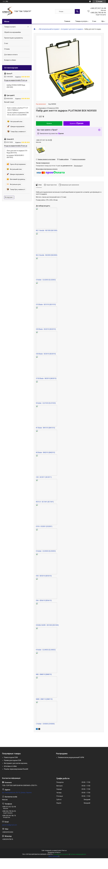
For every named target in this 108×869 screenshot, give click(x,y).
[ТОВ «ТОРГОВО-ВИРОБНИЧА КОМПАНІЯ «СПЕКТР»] (7, 11)
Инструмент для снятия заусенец (15, 763)
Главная (67, 21)
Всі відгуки (8, 197)
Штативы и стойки (10, 766)
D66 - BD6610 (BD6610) (44, 600)
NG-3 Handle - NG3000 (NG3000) (46, 255)
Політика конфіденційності (78, 854)
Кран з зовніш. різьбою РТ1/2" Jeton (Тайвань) (17, 109)
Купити (49, 123)
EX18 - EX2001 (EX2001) (44, 526)
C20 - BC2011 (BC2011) (44, 477)
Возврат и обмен (10, 60)
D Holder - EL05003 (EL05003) (46, 551)
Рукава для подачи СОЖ (12, 760)
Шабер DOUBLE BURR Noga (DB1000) (16, 86)
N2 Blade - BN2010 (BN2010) (45, 452)
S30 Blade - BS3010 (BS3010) (46, 354)
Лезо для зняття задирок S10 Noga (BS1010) (17, 152)
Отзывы (7, 49)
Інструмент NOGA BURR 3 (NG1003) (15, 156)
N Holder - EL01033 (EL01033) (46, 403)
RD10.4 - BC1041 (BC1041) (45, 502)
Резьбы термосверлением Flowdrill (16, 769)
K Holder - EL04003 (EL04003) (46, 650)
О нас (94, 21)
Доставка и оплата (11, 54)
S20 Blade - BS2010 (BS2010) (46, 329)
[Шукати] (77, 11)
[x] (39, 729)
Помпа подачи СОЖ (11, 757)
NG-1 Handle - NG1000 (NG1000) (46, 230)
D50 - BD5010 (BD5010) (44, 576)
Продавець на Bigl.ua (54, 852)
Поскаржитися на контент (61, 854)
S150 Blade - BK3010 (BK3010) (46, 378)
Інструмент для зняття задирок (72, 29)
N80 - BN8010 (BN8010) (44, 674)
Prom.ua (64, 850)
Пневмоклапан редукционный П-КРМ (71, 757)
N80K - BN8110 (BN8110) (44, 699)
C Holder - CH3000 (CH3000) (45, 724)
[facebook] (37, 729)
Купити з (73, 123)
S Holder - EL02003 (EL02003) (46, 280)
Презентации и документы (13, 38)
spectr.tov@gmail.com (9, 825)
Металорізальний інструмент (49, 29)
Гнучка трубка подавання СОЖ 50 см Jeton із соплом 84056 (18, 114)
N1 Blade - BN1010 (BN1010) (45, 428)
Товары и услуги (81, 21)
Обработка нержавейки (12, 32)
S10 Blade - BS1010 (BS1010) (46, 304)
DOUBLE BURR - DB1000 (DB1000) (47, 625)
